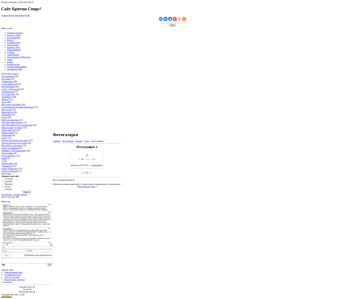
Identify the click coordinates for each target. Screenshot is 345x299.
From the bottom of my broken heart (17, 125)
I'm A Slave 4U (8, 94)
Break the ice (7, 112)
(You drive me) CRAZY (12, 122)
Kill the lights (7, 163)
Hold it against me (9, 169)
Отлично (9, 179)
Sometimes (6, 97)
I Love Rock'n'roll (9, 84)
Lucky (4, 138)
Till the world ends (10, 171)
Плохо (8, 186)
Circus (4, 117)
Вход (23, 15)
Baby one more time (10, 120)
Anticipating (7, 135)
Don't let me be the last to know (15, 140)
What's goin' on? (9, 130)
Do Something (8, 76)
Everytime (6, 79)
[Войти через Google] (179, 19)
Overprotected (8, 92)
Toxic (4, 102)
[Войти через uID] (161, 19)
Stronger (5, 99)
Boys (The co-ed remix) (12, 145)
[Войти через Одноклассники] (184, 19)
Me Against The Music (11, 104)
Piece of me (7, 110)
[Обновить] (51, 244)
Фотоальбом (68, 141)
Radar (4, 158)
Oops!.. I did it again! (11, 89)
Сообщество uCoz (12, 275)
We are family (7, 153)
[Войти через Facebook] (170, 19)
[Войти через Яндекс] (175, 19)
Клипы (79, 141)
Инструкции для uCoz (14, 280)
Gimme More (7, 81)
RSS (28, 15)
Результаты (6, 194)
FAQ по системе (11, 277)
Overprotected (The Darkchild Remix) (18, 107)
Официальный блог (13, 272)
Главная (4, 15)
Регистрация (14, 15)
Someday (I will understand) (14, 151)
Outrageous (6, 166)
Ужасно (8, 189)
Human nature (8, 133)
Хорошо (8, 181)
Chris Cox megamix (10, 148)
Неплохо (9, 184)
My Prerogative (8, 87)
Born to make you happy (12, 128)
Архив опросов (20, 194)
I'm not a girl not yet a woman (14, 143)
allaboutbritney (97, 165)
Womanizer (6, 115)
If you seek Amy (9, 156)
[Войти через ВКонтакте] (165, 19)
